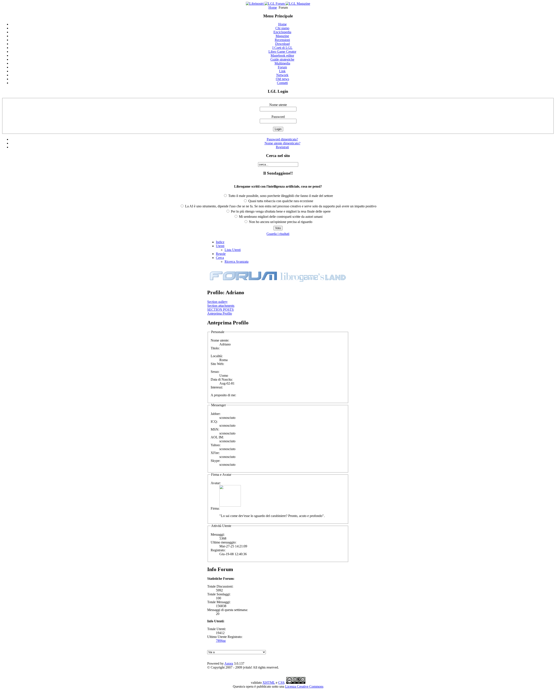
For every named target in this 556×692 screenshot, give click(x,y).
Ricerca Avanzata (236, 261)
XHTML (269, 682)
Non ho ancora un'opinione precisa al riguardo (280, 222)
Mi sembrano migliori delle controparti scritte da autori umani (280, 216)
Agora (228, 663)
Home (272, 7)
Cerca (220, 257)
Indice (220, 242)
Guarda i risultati (277, 234)
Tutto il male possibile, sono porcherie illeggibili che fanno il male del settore (280, 196)
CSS (281, 682)
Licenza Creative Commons (304, 686)
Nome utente (278, 105)
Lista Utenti (233, 250)
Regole (221, 254)
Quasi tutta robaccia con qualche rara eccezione (280, 201)
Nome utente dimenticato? (282, 143)
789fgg (221, 640)
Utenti (220, 246)
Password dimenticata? (282, 139)
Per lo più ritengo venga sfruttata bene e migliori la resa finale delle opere (280, 211)
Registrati (282, 147)
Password (278, 117)
